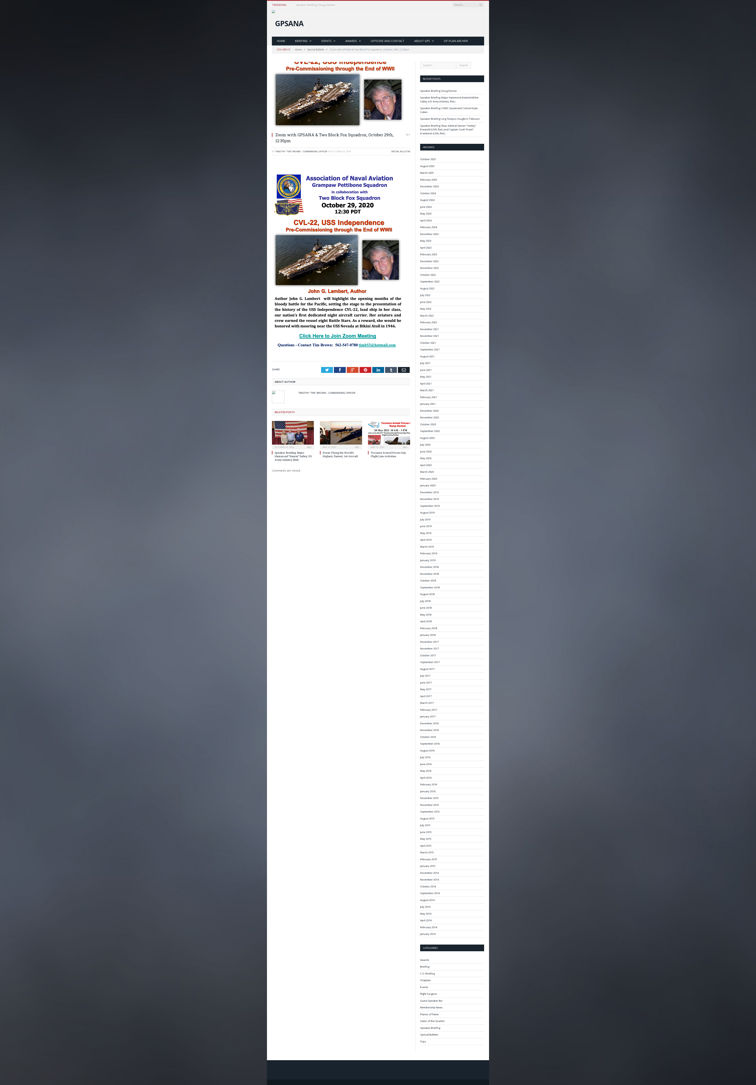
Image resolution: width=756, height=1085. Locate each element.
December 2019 (429, 492)
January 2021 (427, 404)
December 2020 (429, 410)
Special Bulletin (400, 151)
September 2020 (430, 431)
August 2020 (427, 438)
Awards (351, 41)
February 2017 (428, 710)
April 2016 (426, 777)
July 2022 (425, 295)
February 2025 (428, 179)
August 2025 (427, 166)
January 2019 (427, 560)
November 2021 (429, 336)
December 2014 (429, 873)
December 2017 (429, 642)
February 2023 (428, 254)
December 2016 (429, 723)
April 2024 (426, 220)
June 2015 (426, 832)
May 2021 (425, 376)
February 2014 (428, 927)
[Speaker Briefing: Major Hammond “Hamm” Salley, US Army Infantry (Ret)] (293, 435)
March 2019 (427, 546)
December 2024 (429, 186)
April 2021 (426, 383)
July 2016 (425, 757)
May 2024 (425, 213)
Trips (423, 1041)
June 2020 (426, 451)
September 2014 (430, 893)
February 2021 (428, 397)
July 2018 (425, 601)
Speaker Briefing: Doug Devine (438, 91)
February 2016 (428, 784)
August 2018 (427, 594)
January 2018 (427, 635)
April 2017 (426, 696)
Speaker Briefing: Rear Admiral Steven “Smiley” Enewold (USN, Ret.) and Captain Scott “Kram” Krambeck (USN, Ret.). (448, 129)
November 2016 (429, 730)
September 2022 (430, 281)
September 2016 (430, 743)
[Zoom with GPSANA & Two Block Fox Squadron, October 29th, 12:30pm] (339, 127)
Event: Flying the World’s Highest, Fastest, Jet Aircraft (340, 454)
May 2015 (425, 839)
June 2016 (426, 764)
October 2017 (428, 655)
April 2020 (426, 465)
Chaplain (425, 980)
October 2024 (428, 193)
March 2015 (427, 852)
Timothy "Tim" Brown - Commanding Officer (301, 151)
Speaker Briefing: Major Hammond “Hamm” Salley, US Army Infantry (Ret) (293, 456)
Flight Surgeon (428, 994)
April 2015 (426, 845)
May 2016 (425, 771)
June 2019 (426, 526)
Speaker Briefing (430, 1028)
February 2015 (428, 859)
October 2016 (428, 737)
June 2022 (426, 302)
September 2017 (430, 662)
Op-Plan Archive (456, 41)
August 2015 (427, 818)
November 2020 (429, 417)
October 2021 (428, 343)
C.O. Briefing (427, 973)
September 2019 (430, 506)
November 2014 (429, 879)
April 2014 (426, 920)
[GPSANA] (288, 22)
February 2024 (428, 227)
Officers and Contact (387, 41)
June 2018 (426, 607)
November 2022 (429, 268)
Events (326, 41)
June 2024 (426, 207)
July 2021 (425, 363)
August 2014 (427, 900)
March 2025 (427, 173)
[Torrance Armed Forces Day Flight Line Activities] (389, 435)
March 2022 (427, 315)
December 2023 (429, 234)
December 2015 (429, 798)
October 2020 (428, 424)
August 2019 (427, 512)
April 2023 (426, 247)
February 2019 (428, 553)
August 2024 (427, 200)
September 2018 (430, 587)
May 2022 (425, 308)
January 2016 (427, 791)
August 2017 (427, 669)
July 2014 (425, 907)
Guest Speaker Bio (431, 1000)
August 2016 (427, 750)
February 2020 (428, 478)
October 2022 (428, 275)
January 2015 (427, 866)
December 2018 (429, 567)
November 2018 (429, 574)
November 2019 (429, 499)
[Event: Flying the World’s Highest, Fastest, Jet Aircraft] (341, 435)
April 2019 (426, 540)
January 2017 (427, 716)
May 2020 (425, 458)
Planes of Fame (429, 1014)
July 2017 (425, 675)
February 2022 (428, 322)
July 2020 (425, 444)
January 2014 (427, 934)
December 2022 (429, 261)
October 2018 (428, 580)
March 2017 (427, 703)
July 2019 (425, 519)
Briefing (301, 41)
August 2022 (427, 288)
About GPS (422, 41)
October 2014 (428, 886)
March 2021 (427, 390)
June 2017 (426, 682)
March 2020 (427, 472)
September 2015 (430, 811)
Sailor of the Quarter (432, 1021)
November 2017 (429, 648)
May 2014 (425, 913)
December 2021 (429, 329)
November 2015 (429, 805)
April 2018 (426, 621)
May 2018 (425, 614)
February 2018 (428, 628)
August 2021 (427, 356)
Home (281, 41)
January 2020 (427, 485)
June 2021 (426, 370)
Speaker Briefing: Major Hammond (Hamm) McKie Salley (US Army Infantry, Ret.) (341, 5)
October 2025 (428, 159)
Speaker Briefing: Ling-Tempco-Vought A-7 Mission (450, 119)
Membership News (431, 1007)
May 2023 (425, 240)
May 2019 (425, 533)
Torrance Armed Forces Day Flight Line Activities (388, 454)
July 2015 (425, 825)
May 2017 (425, 689)
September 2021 (430, 349)
